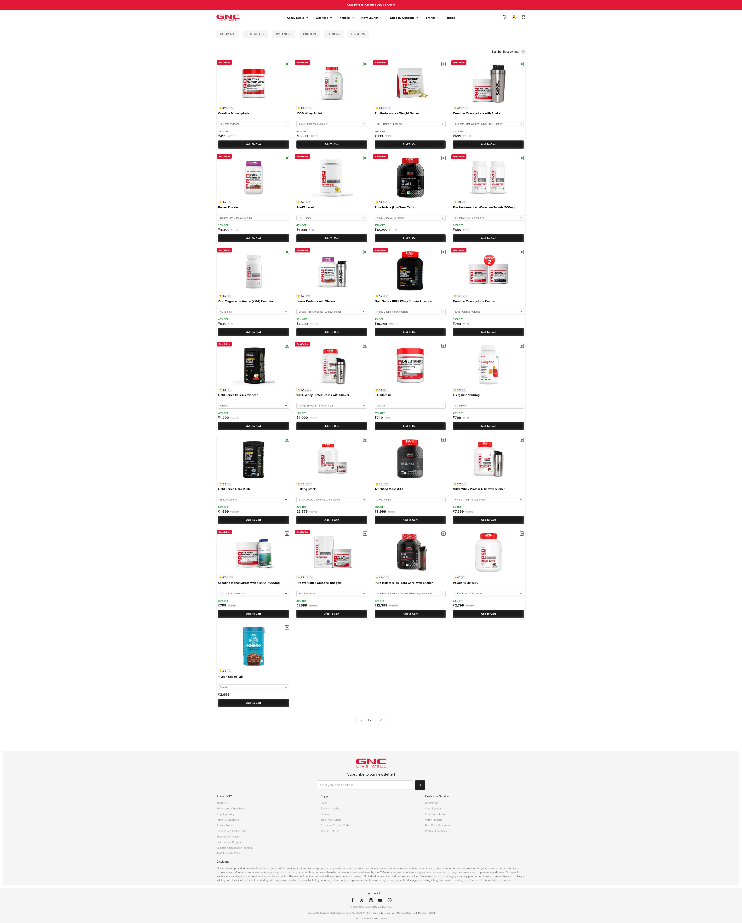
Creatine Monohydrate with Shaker (477, 113)
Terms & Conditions (228, 819)
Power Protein (228, 207)
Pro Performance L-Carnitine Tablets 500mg (484, 207)
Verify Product (433, 819)
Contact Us (431, 803)
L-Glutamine (383, 395)
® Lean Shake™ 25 (230, 676)
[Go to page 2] (381, 720)
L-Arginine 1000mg (466, 395)
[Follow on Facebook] (352, 900)
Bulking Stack (306, 489)
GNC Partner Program (229, 842)
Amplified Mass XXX (389, 489)
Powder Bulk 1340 (465, 583)
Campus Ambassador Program (234, 847)
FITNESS (334, 34)
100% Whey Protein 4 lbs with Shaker (479, 489)
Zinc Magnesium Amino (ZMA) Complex (245, 301)
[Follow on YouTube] (380, 900)
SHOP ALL (227, 34)
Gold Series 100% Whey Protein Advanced (404, 301)
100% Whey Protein (309, 113)
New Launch (370, 17)
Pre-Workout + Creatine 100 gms (319, 583)
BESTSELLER (255, 34)
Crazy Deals (295, 17)
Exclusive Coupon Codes (336, 825)
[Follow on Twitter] (361, 900)
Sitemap (325, 814)
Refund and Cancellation (231, 808)
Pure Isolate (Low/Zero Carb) (394, 207)
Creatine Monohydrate (233, 113)
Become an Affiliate (227, 836)
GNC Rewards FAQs (228, 853)
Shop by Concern (402, 17)
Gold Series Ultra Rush (234, 489)
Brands (430, 17)
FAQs (324, 803)
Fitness (345, 17)
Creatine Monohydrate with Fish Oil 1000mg (249, 583)
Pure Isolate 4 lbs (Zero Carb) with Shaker (404, 583)
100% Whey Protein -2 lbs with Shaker (322, 395)
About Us (222, 803)
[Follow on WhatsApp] (389, 900)
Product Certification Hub (231, 831)
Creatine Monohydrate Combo (474, 301)
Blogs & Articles (330, 808)
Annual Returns (330, 831)
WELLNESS (284, 34)
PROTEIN (309, 34)
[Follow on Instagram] (371, 900)
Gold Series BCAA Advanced (238, 395)
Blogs (451, 17)
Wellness (322, 17)
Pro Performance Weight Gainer (397, 113)
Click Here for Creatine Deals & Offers (371, 5)
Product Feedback (436, 831)
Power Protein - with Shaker (315, 301)
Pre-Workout (305, 207)
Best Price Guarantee (438, 825)
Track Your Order (331, 819)
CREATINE (358, 34)
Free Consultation (435, 814)
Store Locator (433, 808)
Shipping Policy (225, 814)
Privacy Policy (224, 825)
